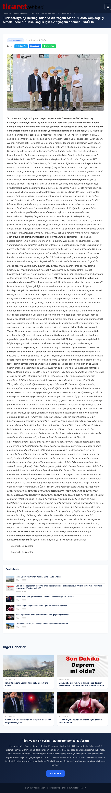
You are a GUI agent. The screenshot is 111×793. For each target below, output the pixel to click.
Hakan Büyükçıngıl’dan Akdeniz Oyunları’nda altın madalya (41, 606)
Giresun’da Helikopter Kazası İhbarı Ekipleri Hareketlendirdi (42, 624)
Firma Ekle (55, 773)
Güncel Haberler (15, 40)
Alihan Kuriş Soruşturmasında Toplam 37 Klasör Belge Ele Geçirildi (45, 597)
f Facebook (34, 46)
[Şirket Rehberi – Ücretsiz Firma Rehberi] (23, 6)
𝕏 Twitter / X (21, 46)
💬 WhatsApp (48, 46)
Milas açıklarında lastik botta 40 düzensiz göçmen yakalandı (42, 615)
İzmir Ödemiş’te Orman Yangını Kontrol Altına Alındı (38, 577)
